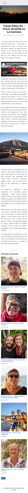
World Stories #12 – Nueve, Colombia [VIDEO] (13, 287)
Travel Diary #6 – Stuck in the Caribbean (11, 433)
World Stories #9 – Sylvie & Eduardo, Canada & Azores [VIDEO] (13, 397)
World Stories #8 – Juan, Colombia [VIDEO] (12, 469)
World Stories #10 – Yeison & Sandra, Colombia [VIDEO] (13, 360)
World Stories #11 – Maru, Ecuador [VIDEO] (12, 324)
